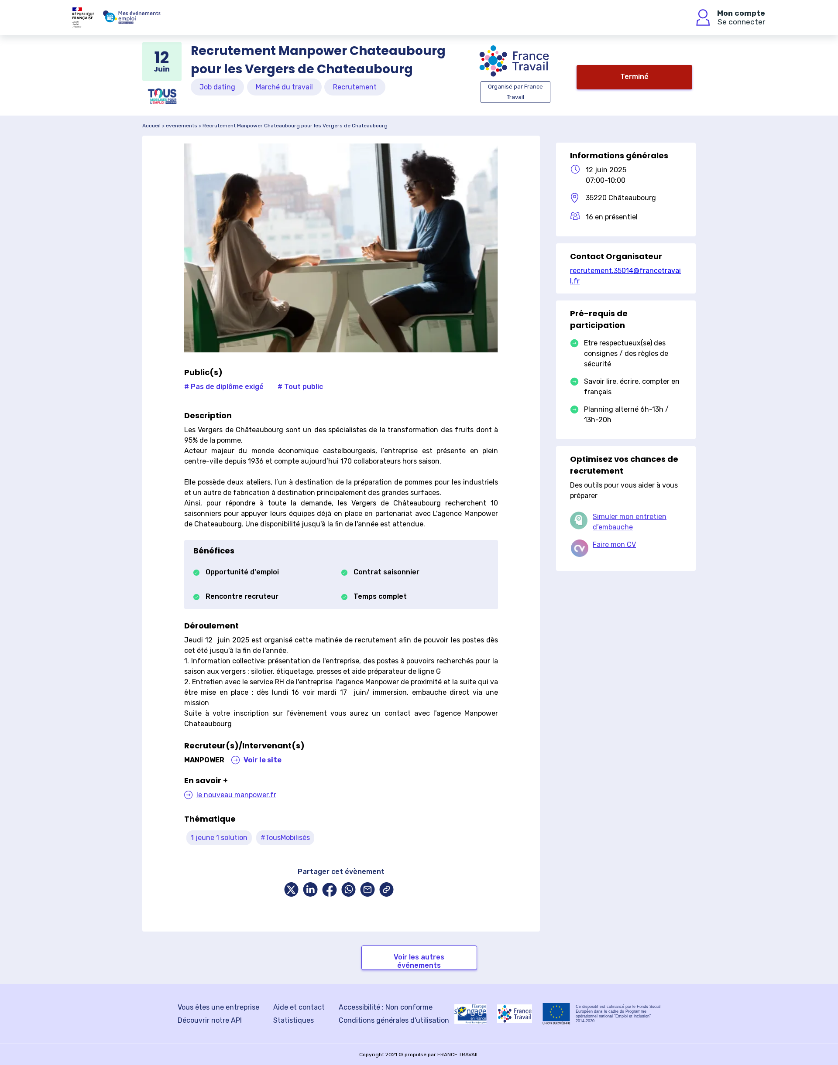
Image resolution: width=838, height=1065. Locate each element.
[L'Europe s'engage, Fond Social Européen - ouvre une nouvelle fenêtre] (470, 1014)
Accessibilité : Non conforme (386, 1007)
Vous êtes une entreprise (218, 1007)
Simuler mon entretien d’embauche (629, 521)
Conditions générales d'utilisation (394, 1020)
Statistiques (293, 1020)
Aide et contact (299, 1007)
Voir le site (263, 760)
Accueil (151, 126)
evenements (181, 126)
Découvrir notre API (210, 1020)
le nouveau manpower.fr (236, 795)
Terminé (634, 76)
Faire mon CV (614, 544)
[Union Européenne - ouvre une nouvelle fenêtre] (556, 1013)
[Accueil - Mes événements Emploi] (132, 17)
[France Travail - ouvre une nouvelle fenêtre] (514, 1013)
